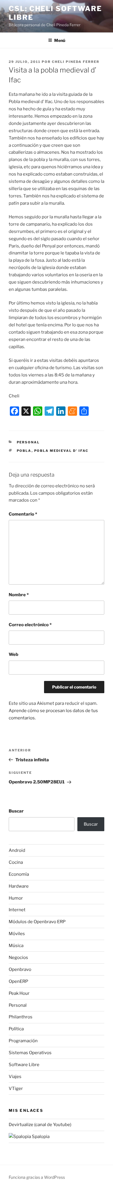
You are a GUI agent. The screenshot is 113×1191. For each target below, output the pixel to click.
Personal (28, 442)
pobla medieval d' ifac (61, 451)
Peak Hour (19, 993)
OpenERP (18, 981)
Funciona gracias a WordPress (37, 1177)
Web (13, 654)
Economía (19, 874)
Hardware (19, 886)
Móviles (17, 933)
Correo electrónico (30, 624)
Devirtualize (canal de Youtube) (40, 1124)
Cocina (16, 862)
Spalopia (40, 1136)
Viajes (15, 1076)
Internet (17, 909)
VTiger (16, 1088)
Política (16, 1028)
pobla (24, 451)
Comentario (23, 514)
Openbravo (20, 969)
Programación (23, 1040)
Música (16, 945)
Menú (59, 40)
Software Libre (24, 1064)
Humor (16, 898)
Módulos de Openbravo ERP (37, 921)
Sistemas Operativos (30, 1052)
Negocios (18, 957)
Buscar (16, 811)
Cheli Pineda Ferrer (75, 62)
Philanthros (20, 1017)
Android (17, 850)
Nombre (19, 594)
